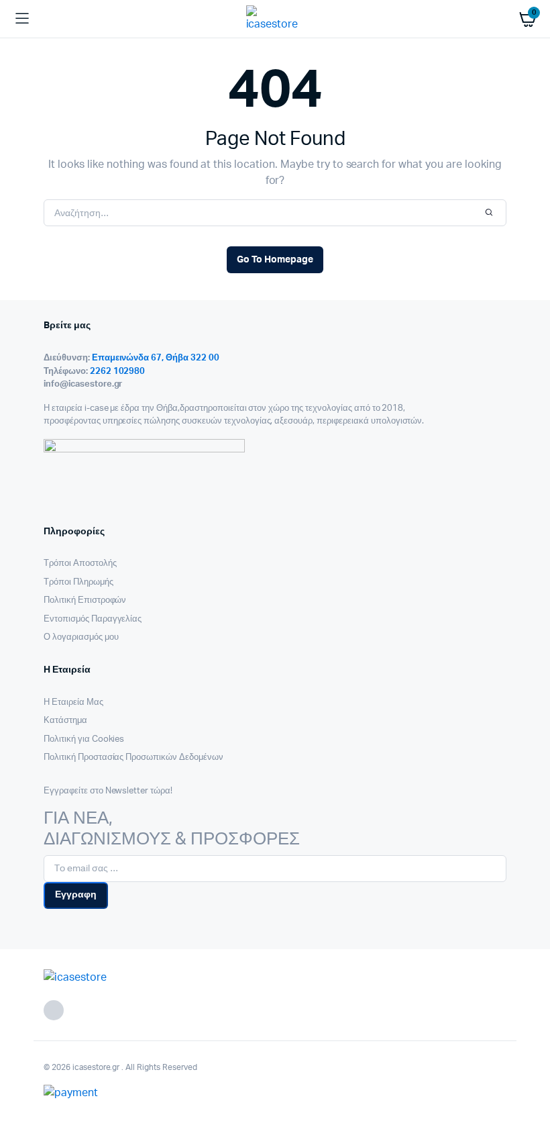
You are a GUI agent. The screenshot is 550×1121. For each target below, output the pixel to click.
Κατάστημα (65, 720)
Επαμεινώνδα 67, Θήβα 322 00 (155, 358)
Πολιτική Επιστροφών (85, 600)
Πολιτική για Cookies (84, 739)
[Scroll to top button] (528, 1067)
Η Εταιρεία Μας (73, 702)
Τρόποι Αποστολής (80, 563)
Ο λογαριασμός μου (81, 637)
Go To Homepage (275, 259)
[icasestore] (275, 18)
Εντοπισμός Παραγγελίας (93, 619)
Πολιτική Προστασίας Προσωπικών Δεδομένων (133, 757)
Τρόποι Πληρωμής (78, 582)
